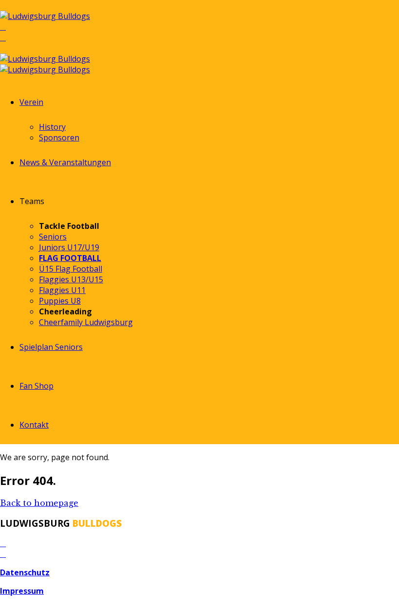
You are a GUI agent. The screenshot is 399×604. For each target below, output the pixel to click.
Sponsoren (59, 137)
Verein (31, 102)
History (52, 126)
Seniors (53, 236)
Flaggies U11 (62, 290)
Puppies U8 (60, 300)
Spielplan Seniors (51, 347)
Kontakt (34, 424)
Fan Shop (36, 385)
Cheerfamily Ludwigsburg (86, 322)
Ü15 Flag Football (70, 268)
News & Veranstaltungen (65, 162)
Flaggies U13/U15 (71, 279)
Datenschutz (25, 572)
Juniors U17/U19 (69, 247)
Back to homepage (39, 503)
